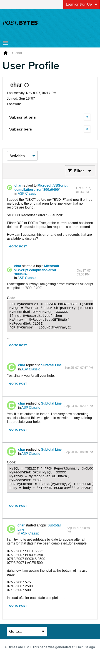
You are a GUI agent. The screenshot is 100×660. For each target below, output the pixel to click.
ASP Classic (27, 193)
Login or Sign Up (79, 4)
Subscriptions (22, 117)
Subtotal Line (51, 365)
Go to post (18, 246)
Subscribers (20, 129)
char (18, 185)
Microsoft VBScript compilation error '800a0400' (41, 188)
